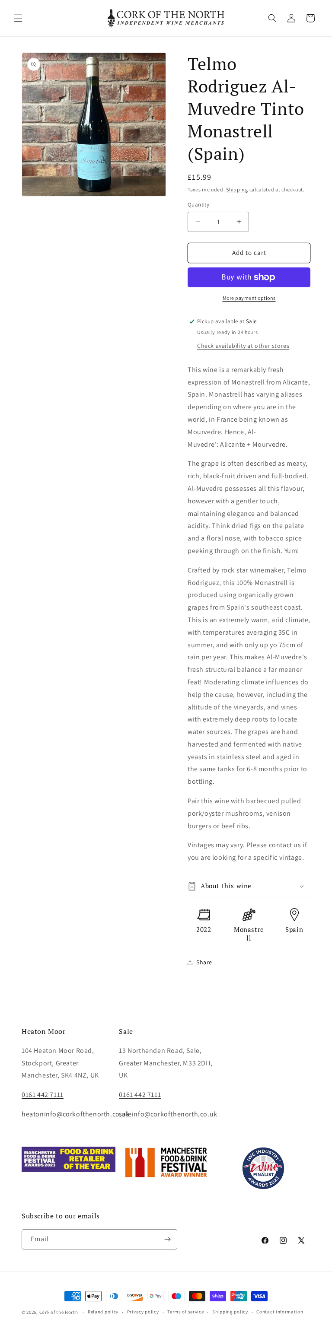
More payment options (249, 298)
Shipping (237, 189)
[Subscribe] (167, 1239)
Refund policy (103, 1312)
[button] (18, 18)
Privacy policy (143, 1312)
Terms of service (185, 1312)
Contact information (279, 1312)
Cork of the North (58, 1312)
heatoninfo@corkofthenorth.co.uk (76, 1114)
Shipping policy (230, 1312)
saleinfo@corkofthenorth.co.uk (168, 1114)
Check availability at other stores (243, 346)
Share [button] (204, 962)
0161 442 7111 (140, 1094)
